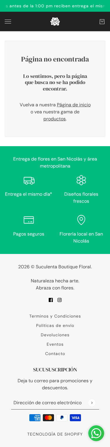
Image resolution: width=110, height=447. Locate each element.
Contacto (55, 353)
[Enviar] (92, 403)
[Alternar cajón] (8, 21)
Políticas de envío (55, 325)
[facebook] (50, 300)
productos (54, 119)
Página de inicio (74, 105)
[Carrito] (102, 21)
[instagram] (59, 300)
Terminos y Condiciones (55, 316)
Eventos (55, 344)
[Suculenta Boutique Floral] (55, 21)
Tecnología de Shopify (55, 434)
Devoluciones (55, 334)
